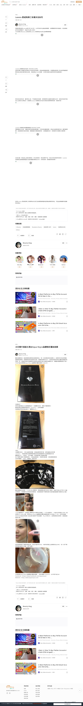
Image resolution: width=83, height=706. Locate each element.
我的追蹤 (38, 694)
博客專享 (45, 4)
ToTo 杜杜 (52, 264)
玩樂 (64, 4)
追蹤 (65, 25)
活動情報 (45, 216)
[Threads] (6, 99)
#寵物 (48, 688)
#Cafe (61, 688)
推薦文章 (34, 4)
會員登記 (72, 2)
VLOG (50, 4)
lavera (54, 227)
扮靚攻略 (40, 216)
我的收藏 (38, 692)
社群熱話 (14, 4)
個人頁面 (38, 688)
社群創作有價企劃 (5, 4)
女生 (61, 4)
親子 (67, 4)
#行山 (52, 688)
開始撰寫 (79, 2)
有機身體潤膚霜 (26, 227)
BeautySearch (41, 264)
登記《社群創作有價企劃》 (31, 212)
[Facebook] (6, 93)
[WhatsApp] (6, 96)
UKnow (18, 230)
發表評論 (19, 277)
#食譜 (58, 688)
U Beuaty (18, 227)
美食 (54, 4)
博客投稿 (26, 698)
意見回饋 (26, 696)
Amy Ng (19, 264)
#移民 (71, 688)
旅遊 (58, 4)
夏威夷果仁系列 (47, 227)
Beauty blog (22, 24)
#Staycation (67, 688)
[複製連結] (6, 103)
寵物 (74, 4)
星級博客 (39, 4)
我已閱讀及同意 (67, 704)
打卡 (23, 216)
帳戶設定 (38, 690)
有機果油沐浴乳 (61, 227)
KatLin (63, 264)
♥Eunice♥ (30, 264)
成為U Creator (22, 4)
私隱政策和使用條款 (37, 703)
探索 (30, 4)
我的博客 (38, 696)
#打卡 (55, 688)
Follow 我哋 (41, 219)
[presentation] (15, 260)
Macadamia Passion (37, 227)
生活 (71, 4)
